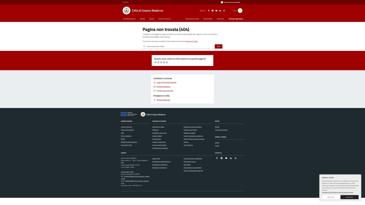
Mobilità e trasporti (190, 133)
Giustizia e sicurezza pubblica (193, 127)
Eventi (217, 145)
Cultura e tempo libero (159, 145)
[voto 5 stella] (166, 62)
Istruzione (220, 18)
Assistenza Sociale (192, 18)
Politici (123, 139)
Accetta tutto (349, 197)
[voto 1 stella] (155, 62)
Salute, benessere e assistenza (193, 136)
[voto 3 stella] (161, 62)
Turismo (186, 142)
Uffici (122, 133)
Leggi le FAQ (156, 158)
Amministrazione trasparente (193, 158)
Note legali (187, 164)
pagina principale (192, 41)
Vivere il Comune (165, 18)
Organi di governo (126, 127)
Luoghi (217, 142)
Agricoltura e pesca (158, 127)
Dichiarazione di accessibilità (192, 167)
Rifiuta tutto (330, 197)
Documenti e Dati (126, 145)
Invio (218, 46)
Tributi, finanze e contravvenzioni (194, 139)
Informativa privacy (190, 161)
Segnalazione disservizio (159, 164)
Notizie (217, 127)
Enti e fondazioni (126, 136)
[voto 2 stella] (158, 62)
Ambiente (155, 130)
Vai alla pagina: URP (127, 172)
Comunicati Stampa (221, 130)
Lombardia (126, 2)
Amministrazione (129, 18)
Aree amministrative (127, 130)
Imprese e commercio (190, 130)
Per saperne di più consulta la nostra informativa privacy (337, 192)
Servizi (151, 18)
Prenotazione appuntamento (161, 161)
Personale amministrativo (129, 142)
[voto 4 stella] (164, 62)
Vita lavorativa (188, 145)
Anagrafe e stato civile (159, 133)
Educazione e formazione (160, 148)
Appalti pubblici (157, 136)
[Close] (359, 175)
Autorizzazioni (156, 139)
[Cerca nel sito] (240, 10)
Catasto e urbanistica (159, 142)
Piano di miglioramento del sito (193, 171)
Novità (142, 18)
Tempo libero (207, 18)
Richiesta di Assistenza (159, 167)
